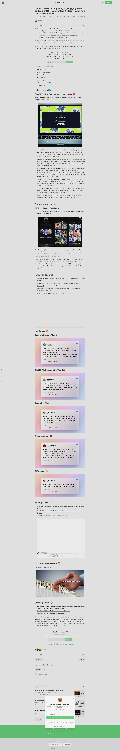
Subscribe (60, 717)
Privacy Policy (70, 722)
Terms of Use (66, 721)
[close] (73, 698)
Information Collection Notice (59, 722)
